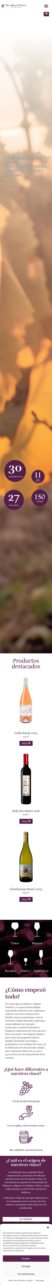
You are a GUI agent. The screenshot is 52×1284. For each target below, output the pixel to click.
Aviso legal (40, 1280)
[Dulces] (25, 962)
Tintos (15, 943)
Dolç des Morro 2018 (26, 811)
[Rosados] (10, 958)
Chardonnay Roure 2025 (26, 889)
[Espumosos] (41, 958)
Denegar (26, 1266)
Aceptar (26, 1258)
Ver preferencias (26, 1274)
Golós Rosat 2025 (26, 733)
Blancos (37, 943)
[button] (47, 1227)
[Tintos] (15, 930)
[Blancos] (37, 930)
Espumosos (41, 971)
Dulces (25, 971)
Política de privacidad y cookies (20, 1280)
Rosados (10, 971)
